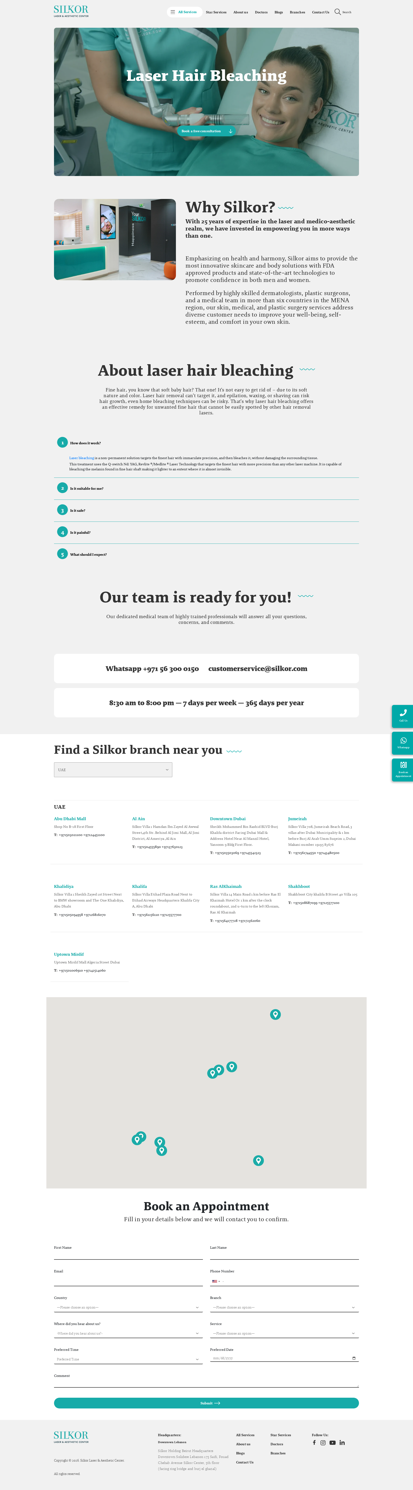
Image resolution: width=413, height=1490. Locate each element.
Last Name (218, 1247)
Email (58, 1271)
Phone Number (222, 1271)
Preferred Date (222, 1349)
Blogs (279, 12)
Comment (62, 1375)
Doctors (261, 12)
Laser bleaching (81, 457)
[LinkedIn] (342, 1442)
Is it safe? (73, 510)
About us (241, 12)
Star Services (216, 12)
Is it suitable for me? (82, 488)
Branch (215, 1297)
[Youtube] (332, 1443)
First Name (63, 1247)
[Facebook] (314, 1443)
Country (60, 1297)
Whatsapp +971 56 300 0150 (152, 668)
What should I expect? (84, 554)
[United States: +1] (215, 1281)
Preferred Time (66, 1349)
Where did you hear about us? (77, 1323)
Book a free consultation (201, 131)
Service (216, 1323)
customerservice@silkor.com (257, 668)
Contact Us (321, 12)
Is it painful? (76, 532)
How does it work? (81, 442)
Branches (297, 12)
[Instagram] (323, 1443)
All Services (245, 1435)
